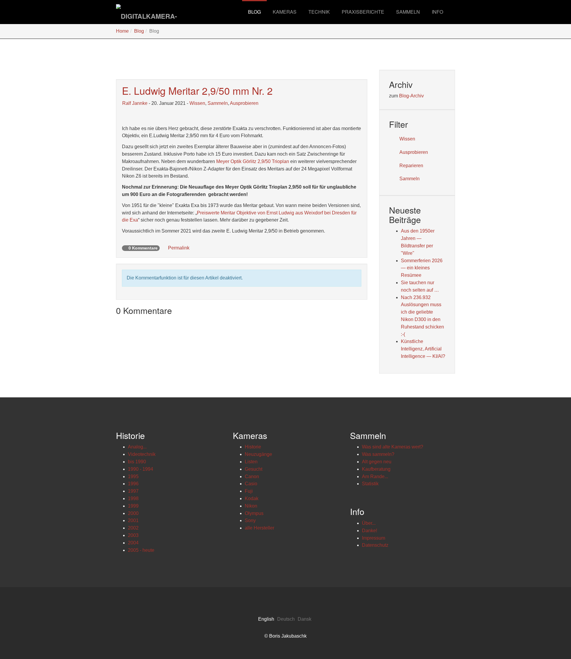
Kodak (251, 498)
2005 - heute (141, 550)
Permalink (178, 247)
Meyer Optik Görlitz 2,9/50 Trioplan (252, 161)
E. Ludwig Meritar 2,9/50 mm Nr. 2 (197, 90)
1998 (133, 498)
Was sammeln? (378, 454)
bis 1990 (137, 461)
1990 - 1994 (140, 469)
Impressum (373, 538)
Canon (252, 476)
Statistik (370, 483)
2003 (133, 535)
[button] (284, 12)
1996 (133, 483)
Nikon (251, 505)
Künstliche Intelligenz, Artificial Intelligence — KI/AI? (423, 349)
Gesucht (253, 469)
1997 (133, 491)
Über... (369, 523)
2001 (133, 520)
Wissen (197, 103)
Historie (253, 446)
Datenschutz (375, 545)
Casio (251, 483)
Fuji (249, 491)
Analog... (137, 446)
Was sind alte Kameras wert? (392, 446)
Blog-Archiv (411, 95)
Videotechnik (142, 454)
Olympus (254, 513)
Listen (251, 461)
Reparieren (411, 165)
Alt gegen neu (376, 461)
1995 (133, 476)
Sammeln (218, 103)
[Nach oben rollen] (552, 640)
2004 (133, 542)
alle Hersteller (259, 527)
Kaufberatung (376, 469)
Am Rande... (375, 476)
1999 (133, 505)
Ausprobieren (244, 103)
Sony (250, 520)
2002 (133, 527)
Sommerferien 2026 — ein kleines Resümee (422, 268)
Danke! (369, 530)
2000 (133, 513)
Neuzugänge (258, 454)
